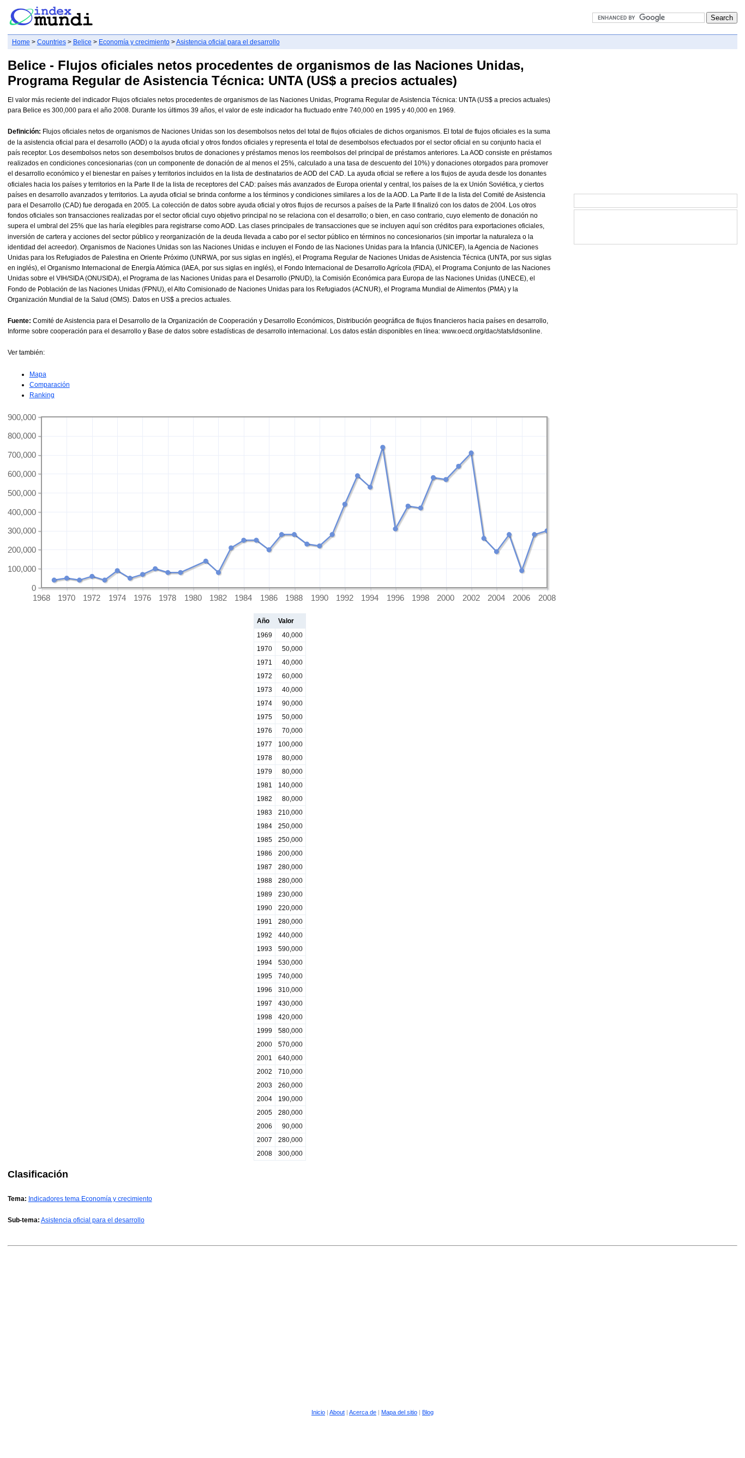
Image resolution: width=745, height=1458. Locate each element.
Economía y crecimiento (134, 42)
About (337, 1412)
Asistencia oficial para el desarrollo (228, 42)
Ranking (42, 395)
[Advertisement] (655, 122)
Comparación (49, 385)
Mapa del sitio (399, 1412)
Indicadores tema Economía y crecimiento (90, 1199)
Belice (82, 42)
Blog (428, 1412)
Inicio (318, 1412)
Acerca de (362, 1412)
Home (21, 42)
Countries (51, 42)
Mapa (37, 374)
